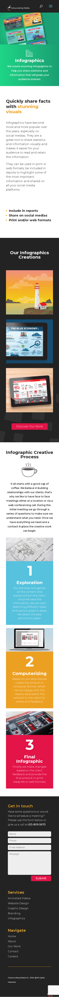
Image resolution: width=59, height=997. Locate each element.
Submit (41, 878)
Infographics (16, 918)
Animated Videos (19, 898)
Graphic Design (18, 908)
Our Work (14, 946)
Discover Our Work (29, 426)
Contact (13, 951)
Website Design (18, 903)
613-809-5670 (37, 824)
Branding (14, 913)
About (12, 941)
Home (12, 936)
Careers (13, 956)
